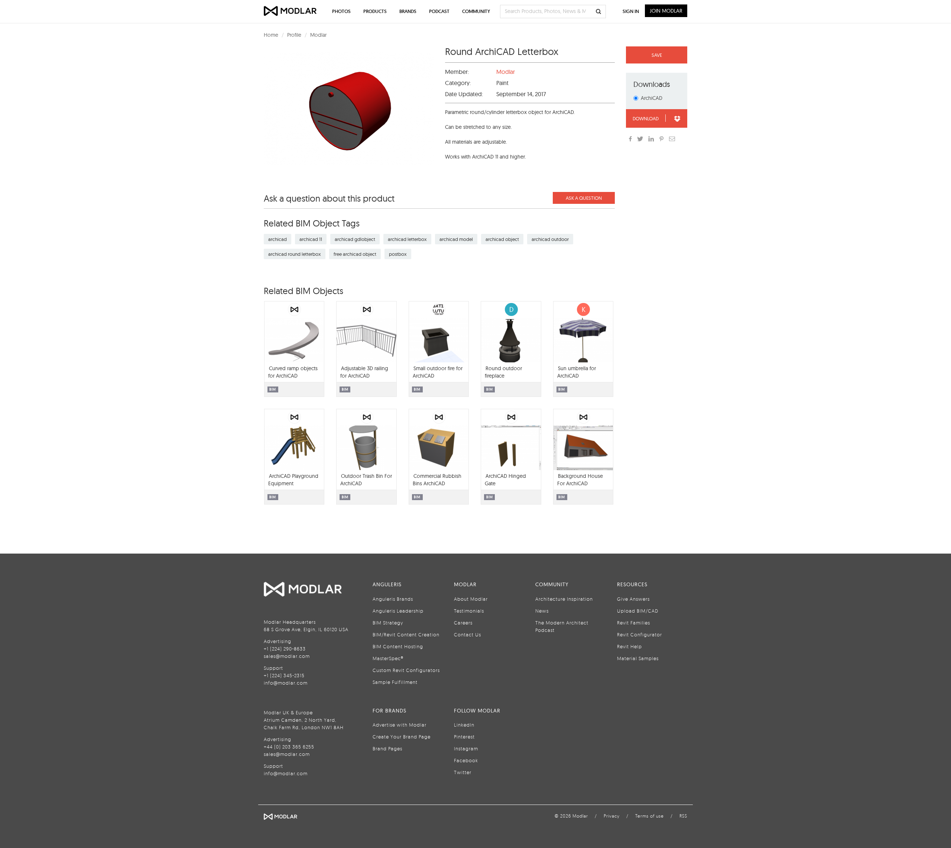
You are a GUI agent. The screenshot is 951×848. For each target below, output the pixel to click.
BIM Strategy (388, 623)
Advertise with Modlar (399, 725)
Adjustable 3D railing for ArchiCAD (364, 372)
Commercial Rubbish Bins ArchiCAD (437, 480)
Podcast (439, 11)
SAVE (657, 55)
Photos (341, 11)
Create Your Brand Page (402, 737)
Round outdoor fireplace (503, 372)
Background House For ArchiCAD (580, 480)
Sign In (631, 11)
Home (271, 35)
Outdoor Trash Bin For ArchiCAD (366, 480)
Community (476, 11)
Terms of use (649, 816)
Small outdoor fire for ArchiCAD (437, 372)
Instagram (466, 748)
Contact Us (467, 634)
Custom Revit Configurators (406, 670)
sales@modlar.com (287, 656)
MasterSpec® (388, 658)
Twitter (462, 772)
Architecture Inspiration (564, 599)
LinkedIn (464, 725)
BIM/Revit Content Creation (406, 634)
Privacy (612, 816)
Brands (407, 11)
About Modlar (471, 599)
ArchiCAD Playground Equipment (293, 480)
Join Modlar (666, 10)
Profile (294, 35)
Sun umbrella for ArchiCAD (576, 372)
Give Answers (633, 599)
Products (375, 11)
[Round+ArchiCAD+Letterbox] (661, 139)
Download (646, 118)
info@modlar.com (286, 683)
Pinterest (464, 737)
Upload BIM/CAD (637, 611)
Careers (463, 623)
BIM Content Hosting (398, 646)
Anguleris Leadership (398, 611)
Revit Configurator (639, 634)
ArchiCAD (651, 98)
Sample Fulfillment (395, 682)
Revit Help (629, 646)
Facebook (466, 760)
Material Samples (638, 658)
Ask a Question (584, 198)
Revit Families (633, 623)
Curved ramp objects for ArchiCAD (293, 372)
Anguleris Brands (393, 599)
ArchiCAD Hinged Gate (505, 480)
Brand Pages (387, 748)
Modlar (318, 35)
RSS (683, 816)
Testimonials (469, 611)
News (542, 611)
